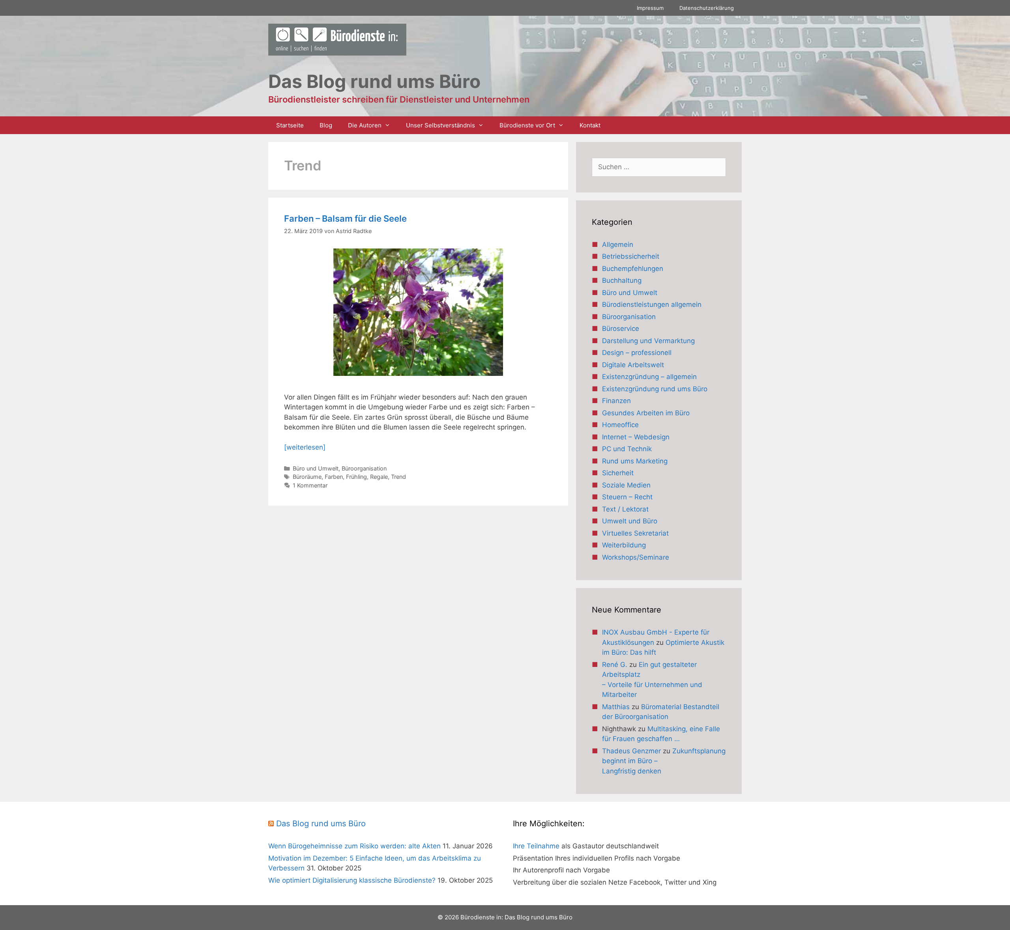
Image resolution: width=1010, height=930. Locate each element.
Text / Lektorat (625, 509)
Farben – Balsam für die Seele (345, 218)
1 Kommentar (310, 485)
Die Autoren (365, 125)
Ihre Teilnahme (536, 846)
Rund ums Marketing (635, 461)
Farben (334, 476)
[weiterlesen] (304, 447)
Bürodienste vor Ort (527, 125)
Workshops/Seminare (635, 557)
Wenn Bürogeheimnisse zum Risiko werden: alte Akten (354, 846)
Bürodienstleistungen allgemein (651, 304)
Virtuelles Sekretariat (635, 533)
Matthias (616, 707)
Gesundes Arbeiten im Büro (646, 413)
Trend (398, 476)
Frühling (356, 476)
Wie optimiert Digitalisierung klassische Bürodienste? (352, 880)
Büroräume (307, 476)
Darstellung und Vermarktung (648, 341)
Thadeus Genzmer (631, 751)
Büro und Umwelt (316, 468)
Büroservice (620, 328)
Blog (326, 125)
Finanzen (616, 401)
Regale (379, 476)
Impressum (650, 8)
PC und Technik (627, 449)
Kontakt (590, 125)
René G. (614, 665)
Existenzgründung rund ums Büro (654, 389)
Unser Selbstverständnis (440, 125)
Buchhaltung (622, 280)
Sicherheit (618, 473)
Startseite (290, 125)
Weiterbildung (624, 545)
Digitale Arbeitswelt (633, 365)
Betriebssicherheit (630, 256)
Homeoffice (620, 425)
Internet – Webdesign (636, 437)
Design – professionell (636, 353)
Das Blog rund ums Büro (321, 823)
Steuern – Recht (627, 497)
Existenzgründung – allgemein (649, 377)
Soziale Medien (626, 485)
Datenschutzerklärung (706, 8)
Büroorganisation (364, 468)
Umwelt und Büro (629, 521)
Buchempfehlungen (632, 269)
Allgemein (617, 244)
